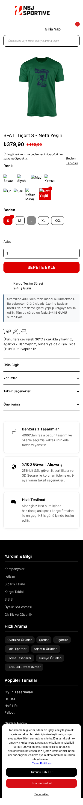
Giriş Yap (53, 29)
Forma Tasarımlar (19, 658)
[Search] (71, 41)
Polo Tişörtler (17, 649)
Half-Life (11, 706)
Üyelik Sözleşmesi (18, 607)
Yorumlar (10, 378)
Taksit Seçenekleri (17, 391)
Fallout (10, 712)
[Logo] (32, 10)
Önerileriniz (11, 404)
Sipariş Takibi (15, 584)
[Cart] (73, 29)
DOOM (10, 699)
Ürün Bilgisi (11, 365)
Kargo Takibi (14, 592)
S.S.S (9, 599)
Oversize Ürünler (19, 640)
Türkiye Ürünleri (50, 658)
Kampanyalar (14, 569)
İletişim (10, 576)
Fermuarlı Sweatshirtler (24, 667)
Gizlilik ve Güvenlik (19, 614)
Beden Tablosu (72, 160)
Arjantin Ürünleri (45, 649)
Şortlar (44, 640)
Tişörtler (62, 640)
